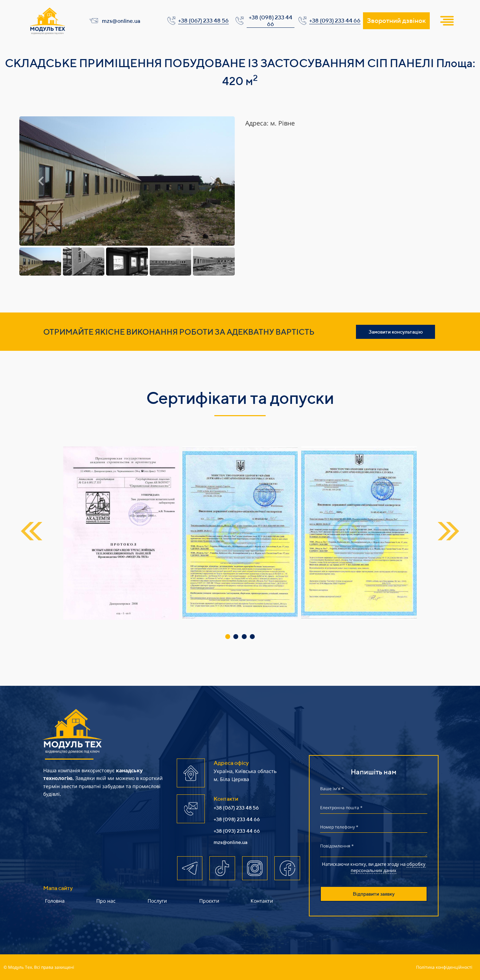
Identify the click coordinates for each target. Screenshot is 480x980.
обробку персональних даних (388, 867)
